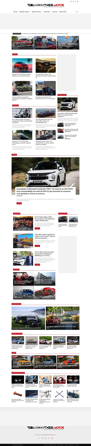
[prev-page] (12, 209)
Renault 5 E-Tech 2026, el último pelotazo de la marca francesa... (21, 75)
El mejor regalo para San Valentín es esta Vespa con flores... (45, 386)
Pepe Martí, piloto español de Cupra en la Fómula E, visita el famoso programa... (45, 236)
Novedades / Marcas (24, 11)
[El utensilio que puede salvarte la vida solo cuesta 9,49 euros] (18, 394)
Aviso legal (46, 444)
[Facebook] (69, 1)
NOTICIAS (15, 54)
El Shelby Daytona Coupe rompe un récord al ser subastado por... (17, 347)
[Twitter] (76, 1)
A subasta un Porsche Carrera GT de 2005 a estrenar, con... (72, 347)
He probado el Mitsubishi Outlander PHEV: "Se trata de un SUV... (67, 114)
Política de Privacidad (52, 444)
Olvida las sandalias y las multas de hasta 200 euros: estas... (18, 386)
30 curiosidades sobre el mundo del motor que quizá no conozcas (44, 296)
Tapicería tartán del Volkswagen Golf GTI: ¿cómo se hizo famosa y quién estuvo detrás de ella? (23, 282)
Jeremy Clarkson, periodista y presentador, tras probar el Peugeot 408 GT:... (22, 98)
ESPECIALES (16, 269)
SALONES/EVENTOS (16, 304)
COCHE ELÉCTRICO (63, 213)
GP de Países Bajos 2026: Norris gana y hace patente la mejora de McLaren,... (45, 219)
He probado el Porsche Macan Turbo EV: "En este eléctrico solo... (71, 136)
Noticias (15, 11)
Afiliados (66, 444)
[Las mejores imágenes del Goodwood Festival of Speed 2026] (62, 318)
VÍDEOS (13, 352)
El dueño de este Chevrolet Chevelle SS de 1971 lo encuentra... (46, 97)
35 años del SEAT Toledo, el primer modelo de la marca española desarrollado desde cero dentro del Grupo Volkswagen (22, 295)
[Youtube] (78, 1)
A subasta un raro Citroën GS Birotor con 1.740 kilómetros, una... (31, 347)
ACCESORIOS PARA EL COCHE (18, 372)
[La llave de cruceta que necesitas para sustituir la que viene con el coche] (59, 394)
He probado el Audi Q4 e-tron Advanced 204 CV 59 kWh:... (62, 225)
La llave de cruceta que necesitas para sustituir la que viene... (59, 400)
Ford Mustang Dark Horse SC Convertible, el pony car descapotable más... (44, 121)
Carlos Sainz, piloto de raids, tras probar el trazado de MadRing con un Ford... (44, 253)
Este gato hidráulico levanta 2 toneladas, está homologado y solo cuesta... (31, 400)
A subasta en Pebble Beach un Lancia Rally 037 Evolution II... (45, 347)
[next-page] (14, 209)
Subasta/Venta (62, 11)
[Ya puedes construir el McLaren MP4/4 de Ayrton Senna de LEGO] (59, 379)
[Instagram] (71, 1)
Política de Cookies (60, 444)
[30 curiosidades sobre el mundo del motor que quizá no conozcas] (44, 292)
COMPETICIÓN (17, 213)
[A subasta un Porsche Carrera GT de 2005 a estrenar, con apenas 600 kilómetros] (73, 340)
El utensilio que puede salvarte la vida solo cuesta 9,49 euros (18, 400)
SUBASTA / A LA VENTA (17, 333)
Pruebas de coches (36, 11)
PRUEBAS (14, 154)
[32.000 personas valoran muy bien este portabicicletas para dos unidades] (45, 394)
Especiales (55, 11)
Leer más (19, 203)
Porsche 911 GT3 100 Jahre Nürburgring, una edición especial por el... (21, 143)
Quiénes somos (71, 444)
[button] (77, 11)
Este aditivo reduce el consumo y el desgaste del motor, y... (31, 386)
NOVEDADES (15, 105)
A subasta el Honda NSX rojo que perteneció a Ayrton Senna (43, 47)
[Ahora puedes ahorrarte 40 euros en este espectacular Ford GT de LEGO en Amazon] (73, 394)
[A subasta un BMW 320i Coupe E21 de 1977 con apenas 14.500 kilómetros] (59, 340)
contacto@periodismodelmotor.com (48, 434)
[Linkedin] (73, 1)
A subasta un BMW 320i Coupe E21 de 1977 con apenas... (58, 347)
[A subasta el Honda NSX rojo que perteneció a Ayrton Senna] (45, 43)
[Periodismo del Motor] (45, 6)
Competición (47, 11)
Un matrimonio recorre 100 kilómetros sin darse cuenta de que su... (46, 76)
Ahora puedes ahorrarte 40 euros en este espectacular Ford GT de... (73, 400)
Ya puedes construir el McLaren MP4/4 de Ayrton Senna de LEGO (59, 386)
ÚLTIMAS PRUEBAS (62, 94)
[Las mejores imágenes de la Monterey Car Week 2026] (28, 318)
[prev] (75, 33)
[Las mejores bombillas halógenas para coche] (73, 379)
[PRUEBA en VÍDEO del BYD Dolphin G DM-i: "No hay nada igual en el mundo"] (68, 362)
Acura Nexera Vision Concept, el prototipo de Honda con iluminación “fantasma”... (22, 121)
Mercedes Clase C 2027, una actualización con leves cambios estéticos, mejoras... (45, 143)
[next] (77, 33)
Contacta (77, 444)
